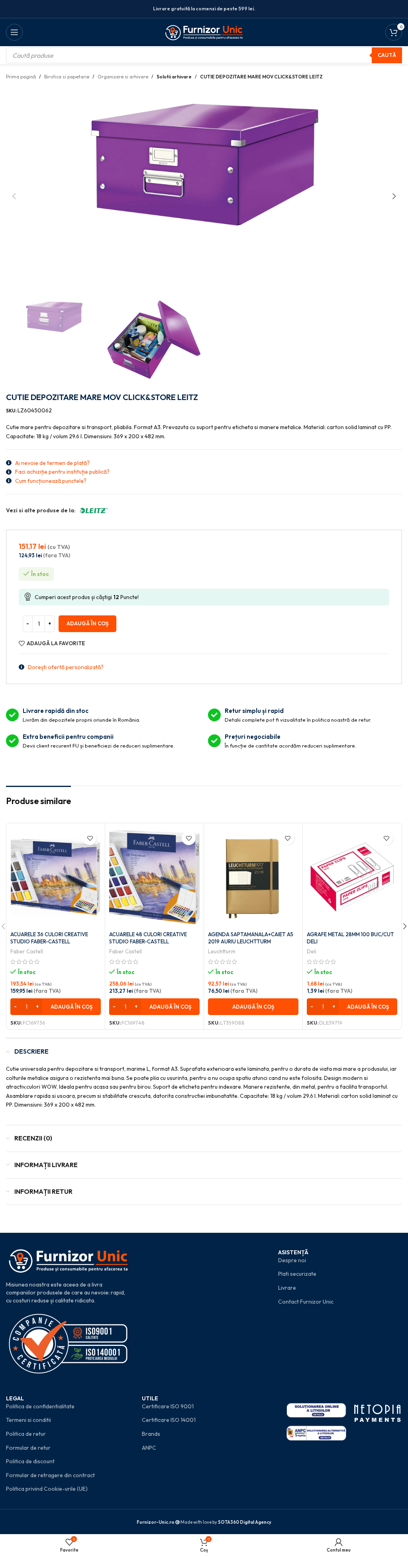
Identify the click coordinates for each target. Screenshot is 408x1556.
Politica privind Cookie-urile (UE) (47, 1488)
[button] (14, 196)
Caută (387, 55)
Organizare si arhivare (123, 77)
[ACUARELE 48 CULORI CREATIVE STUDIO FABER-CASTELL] (154, 877)
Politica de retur (26, 1433)
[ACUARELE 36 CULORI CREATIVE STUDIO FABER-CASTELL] (55, 877)
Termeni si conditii (28, 1419)
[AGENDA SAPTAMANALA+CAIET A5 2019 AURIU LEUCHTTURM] (253, 877)
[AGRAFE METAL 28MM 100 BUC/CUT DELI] (352, 877)
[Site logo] (204, 31)
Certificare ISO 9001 (168, 1406)
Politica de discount (30, 1461)
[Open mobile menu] (14, 32)
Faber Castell (26, 951)
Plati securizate (297, 1273)
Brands (151, 1433)
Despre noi (292, 1260)
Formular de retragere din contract (50, 1475)
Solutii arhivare (174, 77)
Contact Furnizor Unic (305, 1301)
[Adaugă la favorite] (90, 838)
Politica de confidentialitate (40, 1406)
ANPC (149, 1447)
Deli (311, 951)
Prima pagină (21, 77)
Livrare (287, 1287)
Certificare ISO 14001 (169, 1419)
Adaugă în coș (87, 623)
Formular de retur (28, 1447)
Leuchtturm (221, 951)
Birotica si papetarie (66, 77)
